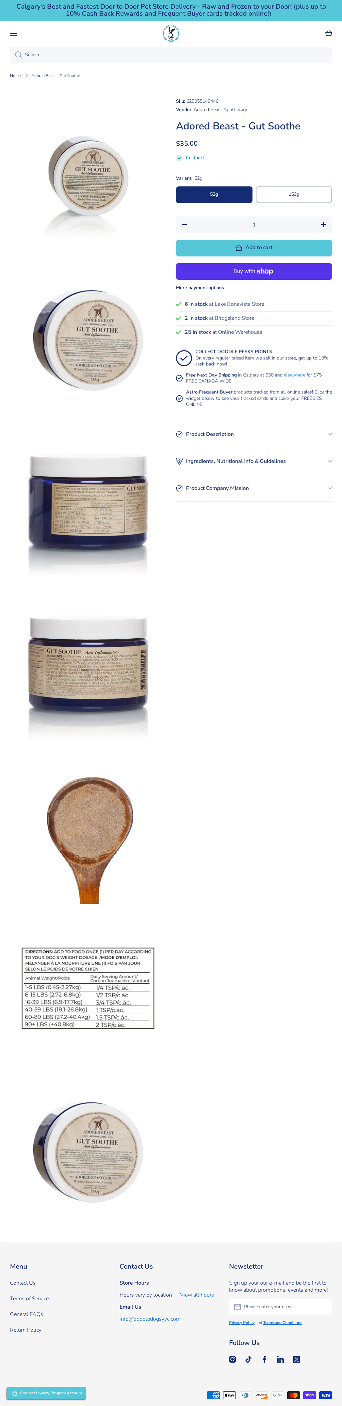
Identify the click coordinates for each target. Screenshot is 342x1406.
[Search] (16, 55)
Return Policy (25, 1330)
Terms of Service (29, 1298)
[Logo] (171, 33)
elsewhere (294, 375)
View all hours (197, 1295)
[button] (328, 33)
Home (15, 75)
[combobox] (171, 55)
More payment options (200, 288)
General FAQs (26, 1314)
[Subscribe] (323, 1307)
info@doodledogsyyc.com (150, 1319)
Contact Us (23, 1283)
